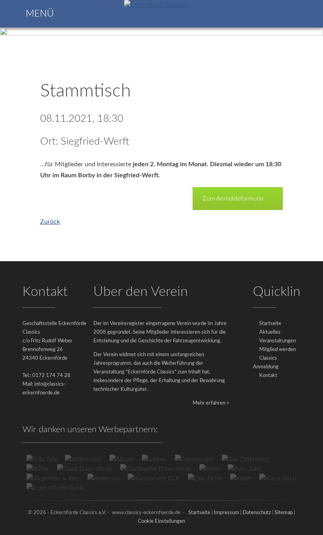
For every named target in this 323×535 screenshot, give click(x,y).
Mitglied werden (277, 349)
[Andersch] (103, 478)
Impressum (226, 512)
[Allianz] (122, 459)
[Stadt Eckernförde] (84, 469)
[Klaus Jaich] (277, 478)
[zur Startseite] (155, 5)
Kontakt (268, 375)
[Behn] (209, 469)
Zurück (50, 222)
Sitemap (284, 512)
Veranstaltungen (277, 341)
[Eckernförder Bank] (55, 488)
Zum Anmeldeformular (233, 198)
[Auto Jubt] (244, 469)
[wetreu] (154, 459)
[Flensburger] (194, 459)
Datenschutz (257, 512)
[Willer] (37, 469)
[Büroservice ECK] (154, 478)
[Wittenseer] (83, 459)
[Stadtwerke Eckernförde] (155, 469)
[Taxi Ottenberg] (245, 459)
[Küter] (240, 478)
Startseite (270, 323)
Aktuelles (269, 332)
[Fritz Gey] (41, 459)
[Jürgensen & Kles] (53, 478)
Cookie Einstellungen (161, 521)
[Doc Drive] (205, 478)
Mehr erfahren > (211, 403)
